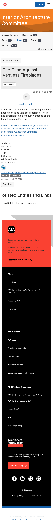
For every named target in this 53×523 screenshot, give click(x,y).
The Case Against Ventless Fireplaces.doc (23, 172)
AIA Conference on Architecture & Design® (26, 395)
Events (35, 40)
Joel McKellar (26, 104)
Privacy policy (18, 496)
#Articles (6, 128)
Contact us (12, 309)
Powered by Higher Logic (26, 520)
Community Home (10, 35)
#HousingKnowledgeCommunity (28, 128)
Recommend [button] (9, 84)
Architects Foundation (17, 348)
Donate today (17, 465)
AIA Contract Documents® (19, 401)
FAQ (9, 318)
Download (7, 184)
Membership (13, 282)
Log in (40, 4)
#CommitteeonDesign (12, 135)
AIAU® (10, 417)
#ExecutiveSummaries (25, 131)
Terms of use (36, 496)
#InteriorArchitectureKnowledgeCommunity (24, 125)
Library (21, 40)
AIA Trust (12, 340)
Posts (6, 40)
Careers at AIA (14, 301)
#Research (7, 131)
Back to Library (12, 60)
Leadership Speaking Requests (21, 373)
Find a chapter (14, 356)
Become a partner (15, 365)
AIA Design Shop (15, 426)
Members (9, 45)
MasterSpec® (13, 409)
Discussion (29, 35)
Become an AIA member (18, 260)
